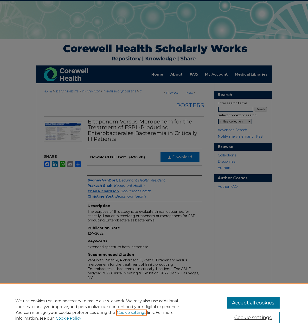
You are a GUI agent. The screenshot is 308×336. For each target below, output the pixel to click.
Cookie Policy (68, 318)
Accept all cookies (253, 303)
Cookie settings (131, 312)
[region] (154, 309)
